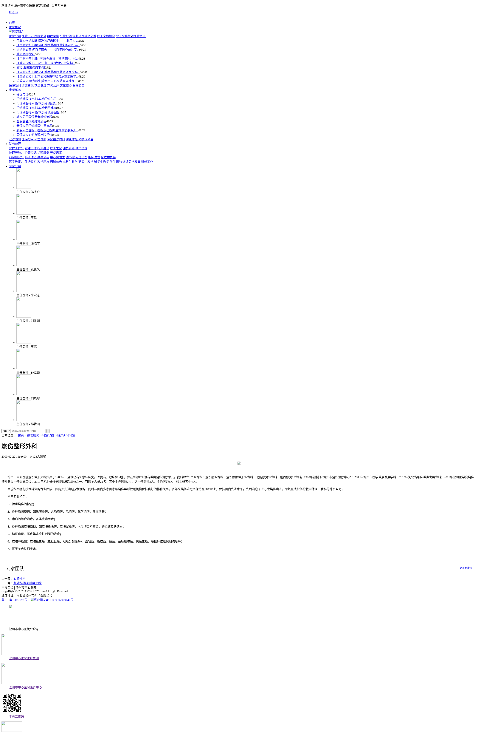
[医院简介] (16, 31)
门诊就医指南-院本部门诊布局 (36, 99)
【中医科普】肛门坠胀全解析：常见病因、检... (47, 58)
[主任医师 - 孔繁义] (23, 265)
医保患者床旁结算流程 (31, 121)
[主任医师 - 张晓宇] (23, 239)
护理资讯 (31, 152)
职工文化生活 (125, 36)
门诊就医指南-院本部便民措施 (36, 108)
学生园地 (116, 161)
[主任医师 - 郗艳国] (23, 419)
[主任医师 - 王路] (23, 213)
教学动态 (43, 161)
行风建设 (43, 148)
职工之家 (56, 148)
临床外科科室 (66, 435)
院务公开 (15, 143)
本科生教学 (70, 161)
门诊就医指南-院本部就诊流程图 (37, 112)
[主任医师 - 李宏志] (23, 290)
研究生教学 (85, 161)
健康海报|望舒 (25, 54)
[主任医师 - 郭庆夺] (23, 187)
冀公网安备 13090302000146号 (53, 600)
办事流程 (43, 157)
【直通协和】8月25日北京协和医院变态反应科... (48, 72)
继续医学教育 (131, 161)
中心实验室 (57, 157)
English (13, 12)
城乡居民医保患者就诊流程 (34, 116)
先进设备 (81, 157)
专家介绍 (15, 166)
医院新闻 (15, 85)
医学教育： (16, 161)
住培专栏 (31, 161)
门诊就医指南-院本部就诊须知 (36, 103)
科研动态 (31, 157)
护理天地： (16, 152)
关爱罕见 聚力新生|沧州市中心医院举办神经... (46, 81)
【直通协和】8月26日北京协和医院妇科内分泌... (48, 45)
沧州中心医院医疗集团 (24, 658)
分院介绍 (66, 36)
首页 (12, 22)
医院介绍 (15, 36)
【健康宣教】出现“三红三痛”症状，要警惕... (45, 63)
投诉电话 (22, 94)
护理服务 (43, 152)
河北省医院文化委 (84, 36)
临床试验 (94, 157)
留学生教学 (101, 161)
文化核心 (66, 85)
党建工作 (31, 148)
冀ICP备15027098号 (14, 600)
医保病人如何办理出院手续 (34, 134)
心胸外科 (19, 578)
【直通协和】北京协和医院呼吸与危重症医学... (47, 76)
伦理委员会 (108, 157)
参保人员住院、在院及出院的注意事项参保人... (47, 130)
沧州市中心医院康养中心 (25, 687)
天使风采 (56, 152)
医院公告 (78, 85)
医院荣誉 (40, 36)
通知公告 (56, 161)
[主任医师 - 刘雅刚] (23, 316)
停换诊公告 (85, 139)
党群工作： (16, 148)
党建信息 (40, 85)
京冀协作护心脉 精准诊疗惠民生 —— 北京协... (47, 40)
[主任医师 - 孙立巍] (23, 368)
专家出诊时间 (56, 139)
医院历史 (28, 36)
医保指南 (28, 139)
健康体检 (72, 139)
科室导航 (40, 139)
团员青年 (69, 148)
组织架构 (53, 36)
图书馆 (70, 157)
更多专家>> (466, 568)
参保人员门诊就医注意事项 (34, 125)
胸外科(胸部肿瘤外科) (27, 583)
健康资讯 (28, 85)
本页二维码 (16, 716)
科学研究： (16, 157)
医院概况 (15, 27)
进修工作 (147, 161)
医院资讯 (140, 36)
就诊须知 (15, 139)
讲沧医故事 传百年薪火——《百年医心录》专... (47, 49)
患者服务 (15, 90)
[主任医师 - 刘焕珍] (23, 394)
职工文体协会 (106, 36)
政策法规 (81, 148)
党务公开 (53, 85)
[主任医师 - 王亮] (23, 342)
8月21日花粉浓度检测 (30, 67)
